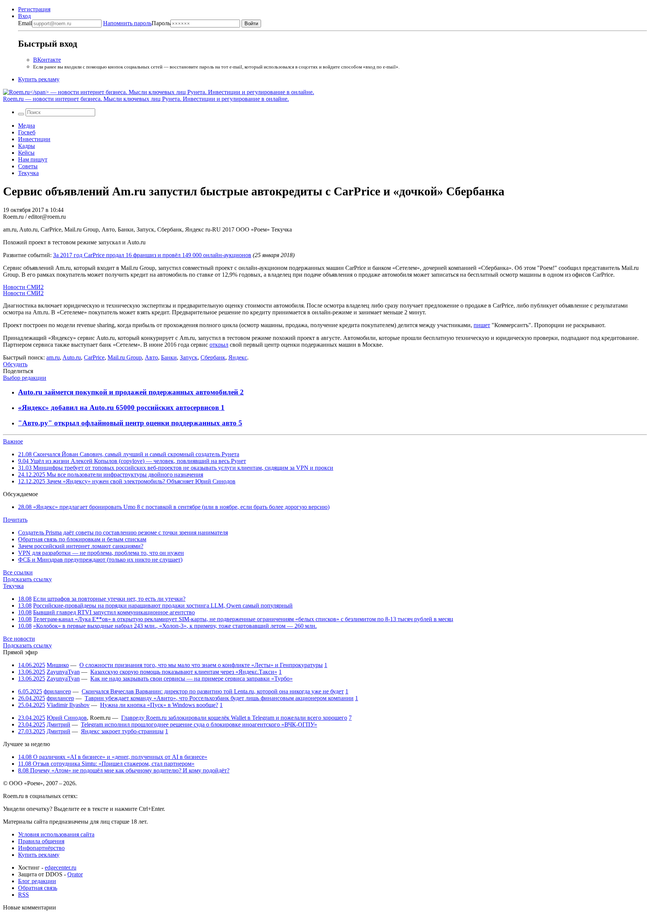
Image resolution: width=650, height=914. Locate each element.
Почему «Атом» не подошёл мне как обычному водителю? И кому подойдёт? (123, 770)
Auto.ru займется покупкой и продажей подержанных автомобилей (129, 392)
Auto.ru (71, 357)
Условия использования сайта (56, 834)
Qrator (75, 874)
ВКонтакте (47, 59)
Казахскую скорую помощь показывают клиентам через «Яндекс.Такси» (183, 672)
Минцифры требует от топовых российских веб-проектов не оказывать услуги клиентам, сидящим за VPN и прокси (175, 468)
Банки (169, 357)
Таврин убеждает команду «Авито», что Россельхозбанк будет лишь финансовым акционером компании (219, 698)
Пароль (136, 23)
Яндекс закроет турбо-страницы (122, 731)
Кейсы (26, 152)
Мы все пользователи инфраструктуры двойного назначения (110, 474)
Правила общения (41, 841)
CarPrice (94, 357)
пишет (482, 325)
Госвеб (26, 132)
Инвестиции (34, 139)
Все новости (19, 638)
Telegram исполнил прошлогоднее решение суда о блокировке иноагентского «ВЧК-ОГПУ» (199, 724)
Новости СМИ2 (23, 287)
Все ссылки (18, 572)
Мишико (58, 665)
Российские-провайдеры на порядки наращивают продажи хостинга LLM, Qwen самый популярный (163, 605)
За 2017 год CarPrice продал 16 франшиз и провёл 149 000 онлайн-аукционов (152, 255)
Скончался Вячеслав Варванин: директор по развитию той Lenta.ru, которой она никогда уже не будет (213, 691)
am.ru (53, 357)
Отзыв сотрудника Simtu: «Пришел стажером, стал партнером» (106, 763)
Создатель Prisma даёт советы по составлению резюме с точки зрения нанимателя (123, 532)
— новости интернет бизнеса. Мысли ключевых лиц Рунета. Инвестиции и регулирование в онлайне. (146, 99)
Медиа (26, 125)
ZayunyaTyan (63, 672)
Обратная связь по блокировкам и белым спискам (82, 539)
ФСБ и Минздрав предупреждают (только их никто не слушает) (100, 559)
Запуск (188, 357)
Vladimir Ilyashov (68, 705)
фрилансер (57, 691)
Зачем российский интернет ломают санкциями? (80, 546)
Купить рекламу (38, 79)
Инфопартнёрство (41, 848)
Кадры (26, 146)
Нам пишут (32, 159)
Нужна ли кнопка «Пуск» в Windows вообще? (159, 705)
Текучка (28, 173)
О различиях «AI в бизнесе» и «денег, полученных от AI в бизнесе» (112, 757)
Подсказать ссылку (27, 579)
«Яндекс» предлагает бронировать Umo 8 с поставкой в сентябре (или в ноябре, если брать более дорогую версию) (174, 507)
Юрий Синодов (67, 717)
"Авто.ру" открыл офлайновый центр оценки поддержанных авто (128, 423)
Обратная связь (37, 888)
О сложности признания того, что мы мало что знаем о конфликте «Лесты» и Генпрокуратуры (201, 665)
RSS (23, 894)
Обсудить (15, 364)
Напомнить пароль (127, 23)
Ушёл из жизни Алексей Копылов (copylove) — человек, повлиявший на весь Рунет (132, 461)
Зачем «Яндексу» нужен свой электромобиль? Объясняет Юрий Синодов (126, 481)
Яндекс (237, 357)
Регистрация (34, 9)
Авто (151, 357)
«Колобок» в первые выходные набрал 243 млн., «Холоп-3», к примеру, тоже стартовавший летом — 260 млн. (175, 626)
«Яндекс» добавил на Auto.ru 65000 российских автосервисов (119, 407)
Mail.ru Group (125, 357)
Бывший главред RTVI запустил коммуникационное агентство (114, 612)
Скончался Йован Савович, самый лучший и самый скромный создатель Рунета (128, 454)
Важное (13, 441)
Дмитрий (58, 724)
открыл (219, 344)
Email (25, 23)
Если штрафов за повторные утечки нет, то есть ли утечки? (109, 599)
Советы (28, 166)
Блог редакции (37, 881)
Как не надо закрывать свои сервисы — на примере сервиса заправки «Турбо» (191, 678)
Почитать (15, 519)
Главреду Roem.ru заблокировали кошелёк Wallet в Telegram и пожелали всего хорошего (234, 717)
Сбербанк (212, 357)
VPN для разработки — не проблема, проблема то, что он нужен (101, 553)
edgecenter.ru (60, 867)
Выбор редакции (24, 378)
